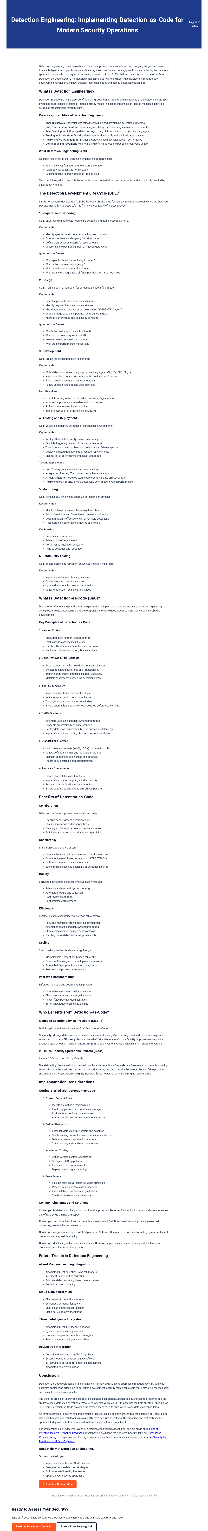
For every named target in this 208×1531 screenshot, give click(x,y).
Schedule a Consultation (58, 1484)
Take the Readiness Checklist (34, 1526)
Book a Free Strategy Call (76, 1526)
